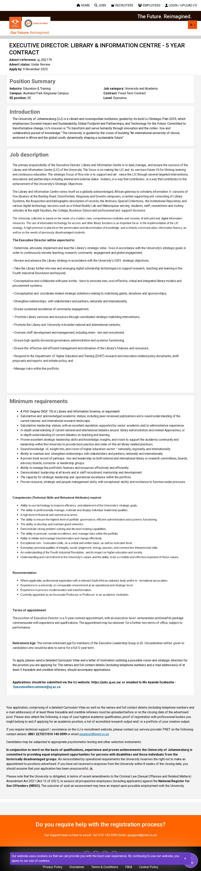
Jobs (102, 5)
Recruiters (123, 5)
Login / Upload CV (182, 5)
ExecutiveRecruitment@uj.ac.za (36, 687)
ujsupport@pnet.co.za (94, 734)
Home (85, 5)
